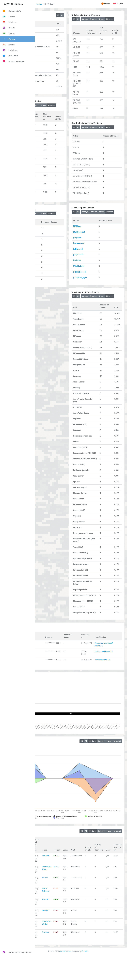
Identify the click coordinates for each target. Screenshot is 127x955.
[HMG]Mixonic (79, 243)
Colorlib (85, 951)
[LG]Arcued (78, 249)
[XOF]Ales (77, 226)
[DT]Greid (77, 238)
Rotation (93, 19)
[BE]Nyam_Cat (79, 232)
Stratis (45, 877)
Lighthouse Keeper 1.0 (104, 651)
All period (109, 19)
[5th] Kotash (78, 255)
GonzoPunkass (65, 951)
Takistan (45, 856)
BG (58, 15)
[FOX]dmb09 (78, 266)
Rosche (45, 899)
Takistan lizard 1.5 (102, 660)
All (62, 15)
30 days (85, 19)
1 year (101, 19)
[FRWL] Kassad (79, 272)
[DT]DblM (77, 260)
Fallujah (45, 910)
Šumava (45, 932)
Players (39, 4)
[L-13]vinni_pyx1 (80, 278)
